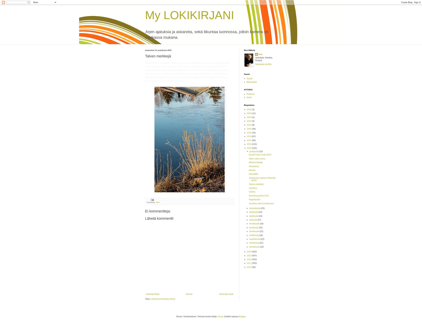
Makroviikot (251, 82)
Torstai (249, 78)
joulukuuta (254, 151)
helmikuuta (254, 243)
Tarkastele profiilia (263, 64)
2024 (249, 113)
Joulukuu (253, 188)
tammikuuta (254, 247)
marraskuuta (255, 208)
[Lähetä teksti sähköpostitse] (152, 200)
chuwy (220, 316)
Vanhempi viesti (226, 294)
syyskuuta (254, 216)
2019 (249, 133)
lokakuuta (253, 212)
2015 (249, 148)
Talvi (157, 202)
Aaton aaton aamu (257, 159)
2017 (249, 140)
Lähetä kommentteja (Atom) (163, 299)
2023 (249, 117)
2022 (249, 121)
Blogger (242, 316)
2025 (249, 109)
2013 (249, 255)
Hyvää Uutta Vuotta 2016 (260, 155)
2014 (249, 251)
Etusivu (189, 294)
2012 (249, 259)
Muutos (252, 170)
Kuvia (249, 97)
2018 (249, 136)
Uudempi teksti (152, 294)
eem (260, 54)
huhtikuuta (254, 235)
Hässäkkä (253, 174)
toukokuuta (254, 231)
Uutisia (252, 192)
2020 (249, 129)
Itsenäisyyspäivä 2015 (259, 196)
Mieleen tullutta (256, 162)
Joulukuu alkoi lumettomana (261, 203)
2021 (249, 125)
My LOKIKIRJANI (189, 15)
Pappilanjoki (254, 199)
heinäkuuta (254, 223)
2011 (249, 263)
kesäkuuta (254, 227)
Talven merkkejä (256, 184)
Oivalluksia (254, 166)
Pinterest (250, 94)
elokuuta (253, 220)
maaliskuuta (255, 239)
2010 (249, 267)
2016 (249, 144)
